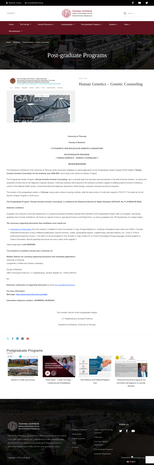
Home (8, 42)
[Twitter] (7, 339)
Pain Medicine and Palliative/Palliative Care (95, 381)
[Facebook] (13, 339)
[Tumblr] (22, 339)
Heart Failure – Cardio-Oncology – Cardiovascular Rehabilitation (59, 381)
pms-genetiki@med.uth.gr (65, 285)
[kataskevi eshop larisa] (138, 458)
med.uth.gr (26, 458)
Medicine (16, 42)
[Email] (27, 339)
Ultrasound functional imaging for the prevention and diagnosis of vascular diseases (131, 383)
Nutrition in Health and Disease (23, 380)
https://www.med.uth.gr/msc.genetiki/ (32, 294)
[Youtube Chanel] (133, 431)
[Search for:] (136, 13)
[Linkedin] (17, 339)
